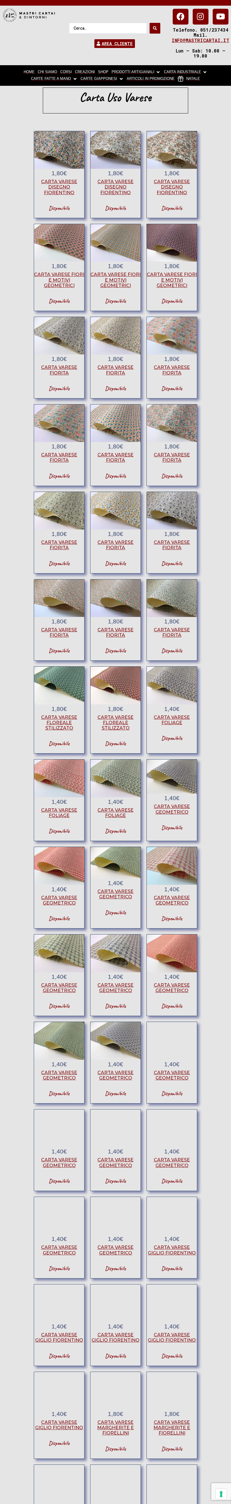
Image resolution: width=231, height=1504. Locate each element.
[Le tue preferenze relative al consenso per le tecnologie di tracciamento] (221, 1494)
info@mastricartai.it (200, 40)
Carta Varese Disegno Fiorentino (59, 187)
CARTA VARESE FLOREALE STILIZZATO (59, 723)
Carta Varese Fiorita (59, 370)
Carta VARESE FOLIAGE (172, 720)
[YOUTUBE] (220, 17)
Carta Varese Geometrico (172, 809)
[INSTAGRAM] (200, 17)
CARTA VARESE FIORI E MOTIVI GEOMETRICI (59, 280)
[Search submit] (155, 28)
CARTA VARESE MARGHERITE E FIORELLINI (115, 1428)
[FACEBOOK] (180, 17)
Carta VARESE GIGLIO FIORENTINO (172, 1250)
